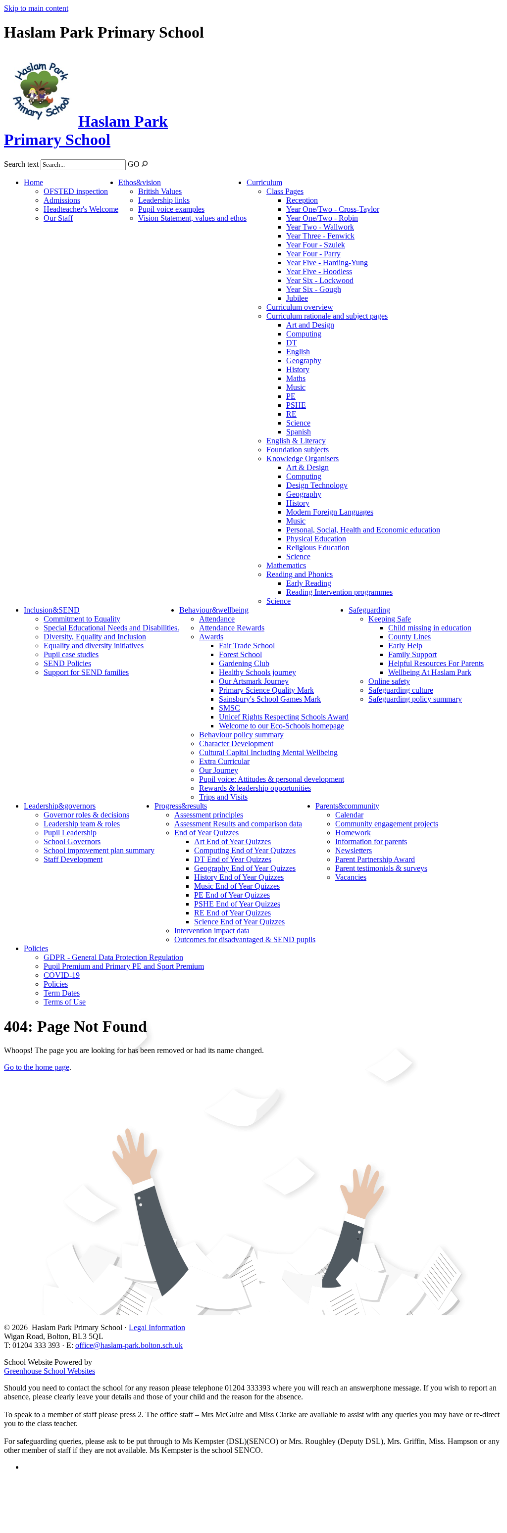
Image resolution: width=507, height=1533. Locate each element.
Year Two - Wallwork (320, 227)
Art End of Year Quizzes (232, 841)
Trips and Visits (223, 797)
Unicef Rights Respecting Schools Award (284, 717)
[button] (145, 163)
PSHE (296, 405)
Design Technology (317, 485)
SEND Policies (67, 663)
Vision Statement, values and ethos (192, 218)
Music (295, 387)
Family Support (412, 654)
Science (298, 423)
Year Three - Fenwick (320, 236)
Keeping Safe (389, 619)
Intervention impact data (212, 930)
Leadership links (164, 200)
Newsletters (353, 850)
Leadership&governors (60, 806)
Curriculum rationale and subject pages (327, 316)
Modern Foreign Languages (329, 512)
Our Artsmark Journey (254, 681)
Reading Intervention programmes (339, 592)
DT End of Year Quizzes (232, 859)
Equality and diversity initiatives (94, 645)
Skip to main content (36, 8)
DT (291, 342)
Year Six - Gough (313, 289)
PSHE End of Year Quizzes (237, 904)
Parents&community (347, 806)
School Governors (72, 841)
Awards (211, 636)
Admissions (62, 200)
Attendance (217, 619)
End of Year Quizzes (206, 832)
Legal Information (157, 1327)
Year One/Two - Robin (322, 218)
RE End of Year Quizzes (232, 913)
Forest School (240, 654)
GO (134, 164)
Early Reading (308, 583)
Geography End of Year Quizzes (245, 868)
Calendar (349, 815)
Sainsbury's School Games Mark (270, 699)
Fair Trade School (247, 645)
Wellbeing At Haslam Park (429, 672)
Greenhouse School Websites (49, 1371)
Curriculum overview (299, 307)
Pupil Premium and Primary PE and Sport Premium (124, 966)
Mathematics (286, 565)
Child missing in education (429, 627)
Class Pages (285, 191)
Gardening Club (244, 663)
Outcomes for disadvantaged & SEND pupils (244, 939)
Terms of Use (65, 1002)
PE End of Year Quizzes (232, 895)
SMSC (229, 708)
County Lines (409, 636)
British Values (160, 191)
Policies (36, 948)
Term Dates (62, 993)
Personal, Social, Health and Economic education (363, 530)
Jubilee (297, 298)
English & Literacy (296, 440)
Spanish (298, 432)
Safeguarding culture (400, 690)
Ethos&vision (139, 182)
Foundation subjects (297, 449)
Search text (21, 164)
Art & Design (307, 467)
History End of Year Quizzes (239, 877)
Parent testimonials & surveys (381, 868)
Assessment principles (208, 815)
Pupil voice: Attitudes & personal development (271, 779)
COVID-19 (62, 975)
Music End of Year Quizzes (237, 886)
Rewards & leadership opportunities (255, 788)
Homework (353, 832)
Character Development (236, 743)
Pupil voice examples (171, 209)
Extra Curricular (224, 761)
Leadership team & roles (82, 823)
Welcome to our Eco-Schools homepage (281, 725)
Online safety (389, 681)
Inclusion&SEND (52, 610)
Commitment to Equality (82, 619)
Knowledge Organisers (302, 458)
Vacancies (350, 877)
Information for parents (371, 841)
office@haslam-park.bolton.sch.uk (129, 1345)
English (298, 351)
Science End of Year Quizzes (239, 921)
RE (291, 414)
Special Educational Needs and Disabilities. (111, 627)
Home (33, 182)
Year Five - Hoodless (319, 271)
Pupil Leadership (70, 832)
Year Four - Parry (313, 253)
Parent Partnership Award (375, 859)
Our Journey (218, 770)
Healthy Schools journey (257, 672)
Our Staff (58, 218)
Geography (303, 360)
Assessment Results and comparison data (238, 823)
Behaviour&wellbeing (214, 610)
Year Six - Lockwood (320, 280)
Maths (295, 378)
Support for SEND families (86, 672)
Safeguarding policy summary (415, 699)
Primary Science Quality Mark (266, 690)
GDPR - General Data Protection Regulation (113, 957)
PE (291, 396)
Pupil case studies (71, 654)
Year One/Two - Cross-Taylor (332, 209)
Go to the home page (36, 1067)
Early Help (405, 645)
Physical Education (316, 538)
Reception (302, 200)
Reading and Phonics (299, 574)
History (297, 369)
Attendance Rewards (231, 627)
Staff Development (73, 859)
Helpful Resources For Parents (436, 663)
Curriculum (264, 182)
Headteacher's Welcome (81, 209)
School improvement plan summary (99, 850)
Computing (303, 334)
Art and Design (310, 325)
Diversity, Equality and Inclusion (95, 636)
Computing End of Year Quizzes (245, 850)
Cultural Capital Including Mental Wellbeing (268, 752)
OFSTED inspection (76, 191)
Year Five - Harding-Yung (327, 262)
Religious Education (318, 547)
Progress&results (180, 806)
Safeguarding (369, 610)
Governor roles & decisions (86, 815)
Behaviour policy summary (241, 734)
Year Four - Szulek (315, 244)
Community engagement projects (386, 823)
